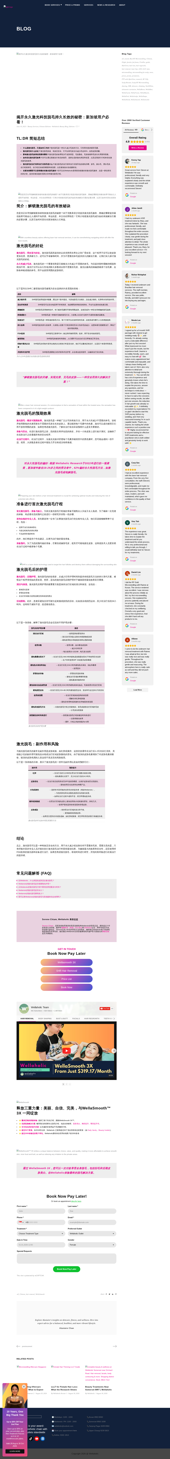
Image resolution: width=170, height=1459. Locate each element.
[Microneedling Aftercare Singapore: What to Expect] (32, 1374)
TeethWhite (149, 86)
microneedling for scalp (141, 72)
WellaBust (149, 89)
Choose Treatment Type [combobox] (28, 1233)
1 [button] (63, 1084)
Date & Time (22, 1240)
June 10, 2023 (21, 126)
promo (129, 76)
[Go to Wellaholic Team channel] (24, 1009)
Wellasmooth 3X (67, 962)
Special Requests (24, 1251)
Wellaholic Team (40, 1007)
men (148, 69)
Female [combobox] (73, 1245)
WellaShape (143, 96)
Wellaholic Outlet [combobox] (76, 1233)
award (127, 59)
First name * (22, 1206)
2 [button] (66, 1084)
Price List (66, 979)
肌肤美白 (76, 1124)
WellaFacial (126, 93)
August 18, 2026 (73, 1393)
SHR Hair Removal (66, 970)
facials (129, 62)
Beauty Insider (104, 1130)
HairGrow (125, 66)
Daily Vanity (92, 1130)
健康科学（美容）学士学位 (71, 928)
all (18, 1294)
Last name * (73, 1206)
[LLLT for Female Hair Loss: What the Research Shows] (66, 1374)
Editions (72, 126)
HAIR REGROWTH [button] (91, 1019)
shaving (124, 86)
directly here (76, 1201)
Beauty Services (33, 126)
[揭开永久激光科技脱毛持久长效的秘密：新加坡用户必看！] (66, 1311)
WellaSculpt (134, 96)
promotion (135, 76)
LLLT (144, 69)
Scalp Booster (126, 82)
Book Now (66, 987)
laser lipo (134, 69)
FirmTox (142, 62)
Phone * (20, 1217)
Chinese (22, 1294)
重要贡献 (105, 931)
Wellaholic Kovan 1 (60, 1393)
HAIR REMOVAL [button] (27, 1019)
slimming (142, 86)
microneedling (127, 72)
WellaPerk (125, 96)
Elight (124, 62)
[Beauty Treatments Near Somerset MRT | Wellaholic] (100, 1374)
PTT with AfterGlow (128, 79)
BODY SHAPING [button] (45, 1019)
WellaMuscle (144, 93)
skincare (135, 86)
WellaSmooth (40, 1294)
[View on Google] (127, 161)
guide (148, 62)
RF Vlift (145, 79)
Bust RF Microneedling (138, 59)
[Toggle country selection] (21, 1222)
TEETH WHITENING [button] (112, 1019)
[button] (19, 1050)
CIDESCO (88, 928)
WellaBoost (141, 89)
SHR (129, 86)
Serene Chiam (47, 926)
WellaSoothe (145, 100)
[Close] (24, 1387)
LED (140, 69)
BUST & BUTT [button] (62, 1019)
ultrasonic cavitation (129, 89)
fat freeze (135, 62)
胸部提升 (85, 1124)
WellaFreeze (135, 93)
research (139, 79)
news (151, 72)
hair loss (132, 66)
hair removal (30, 1294)
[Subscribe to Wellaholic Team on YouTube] (107, 1008)
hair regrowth (141, 66)
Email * (71, 1217)
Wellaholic (62, 463)
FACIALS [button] (76, 1019)
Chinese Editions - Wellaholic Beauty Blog (53, 126)
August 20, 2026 (41, 1393)
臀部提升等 (94, 1124)
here (75, 1431)
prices (124, 76)
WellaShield (126, 100)
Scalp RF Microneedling (140, 82)
